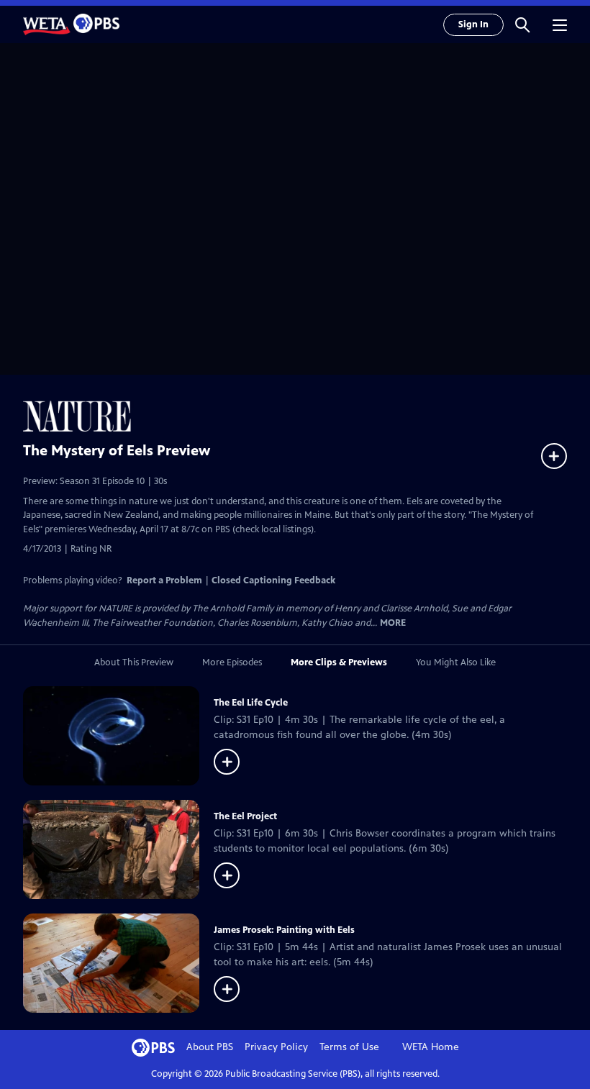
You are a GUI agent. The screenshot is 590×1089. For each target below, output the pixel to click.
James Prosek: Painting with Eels (284, 930)
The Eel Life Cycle (251, 702)
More (393, 623)
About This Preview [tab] (133, 662)
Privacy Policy (276, 1047)
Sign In (473, 24)
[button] (522, 24)
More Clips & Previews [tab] (339, 662)
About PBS (209, 1047)
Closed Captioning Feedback (273, 580)
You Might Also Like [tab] (456, 662)
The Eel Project (245, 816)
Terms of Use (349, 1047)
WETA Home (430, 1047)
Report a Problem (164, 580)
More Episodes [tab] (232, 662)
